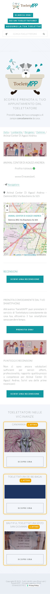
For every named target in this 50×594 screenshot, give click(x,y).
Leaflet (18, 254)
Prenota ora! (25, 329)
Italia (6, 132)
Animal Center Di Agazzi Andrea (20, 135)
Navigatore (13, 184)
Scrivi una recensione (25, 279)
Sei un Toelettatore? (23, 20)
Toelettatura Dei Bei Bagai (25, 476)
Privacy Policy (34, 585)
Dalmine (41, 132)
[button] (25, 226)
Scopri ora (25, 462)
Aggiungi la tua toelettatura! (24, 26)
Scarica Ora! (23, 15)
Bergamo (30, 132)
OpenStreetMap (30, 254)
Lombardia (17, 132)
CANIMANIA (19, 424)
